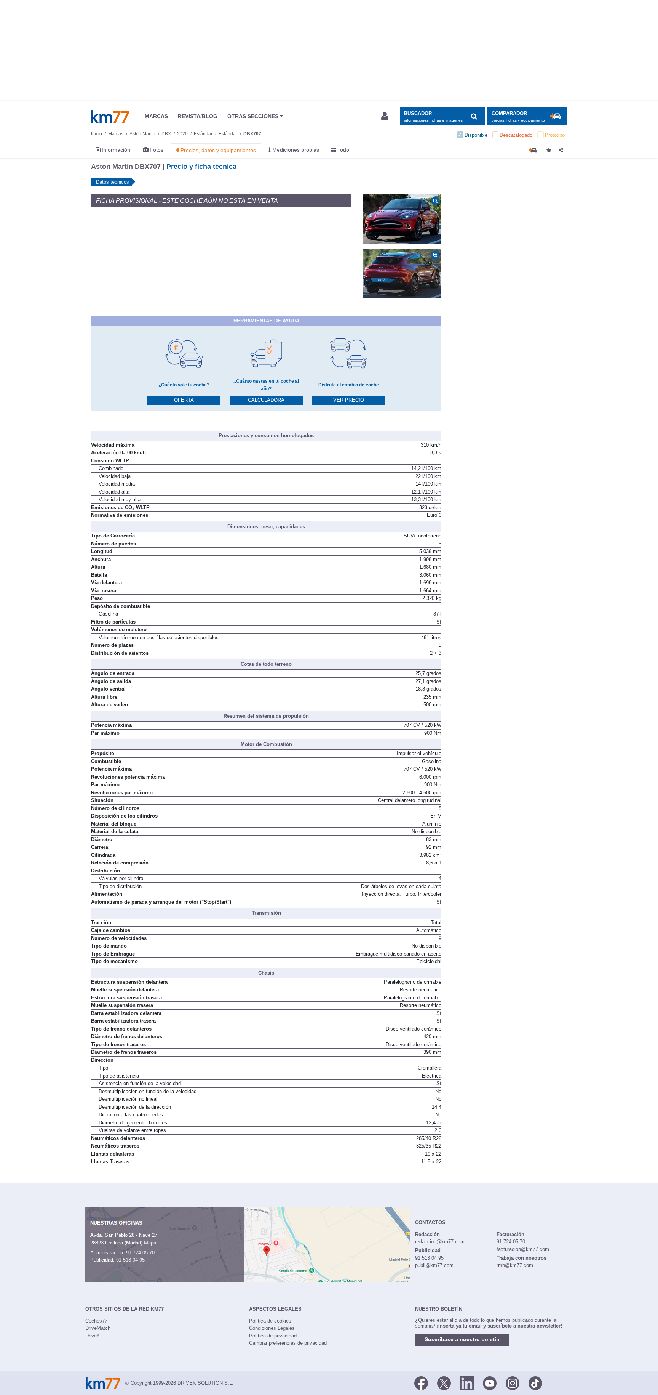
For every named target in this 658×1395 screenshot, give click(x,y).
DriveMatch (97, 1328)
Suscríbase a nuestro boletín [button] (462, 1339)
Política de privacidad (273, 1336)
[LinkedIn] (467, 1382)
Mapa (150, 1243)
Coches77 (96, 1321)
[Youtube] (490, 1382)
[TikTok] (535, 1382)
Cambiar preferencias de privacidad (288, 1343)
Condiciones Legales (272, 1328)
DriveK (92, 1336)
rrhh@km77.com (515, 1265)
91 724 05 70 (140, 1253)
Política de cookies (270, 1321)
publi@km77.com (434, 1265)
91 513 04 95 (130, 1260)
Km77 (110, 116)
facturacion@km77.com (523, 1249)
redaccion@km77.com (440, 1241)
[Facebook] (421, 1382)
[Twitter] (444, 1382)
